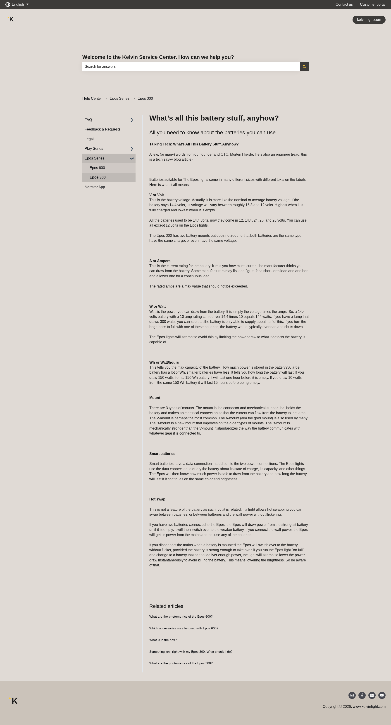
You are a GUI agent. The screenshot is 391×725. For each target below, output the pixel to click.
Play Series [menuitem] (94, 148)
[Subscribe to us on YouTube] (382, 695)
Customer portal (373, 4)
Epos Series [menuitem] (94, 158)
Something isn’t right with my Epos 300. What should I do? (191, 651)
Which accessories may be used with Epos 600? (183, 628)
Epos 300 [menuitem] (98, 177)
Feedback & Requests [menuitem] (102, 129)
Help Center (92, 98)
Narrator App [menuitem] (95, 187)
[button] (132, 120)
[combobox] (191, 66)
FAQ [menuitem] (88, 120)
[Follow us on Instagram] (352, 695)
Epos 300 (145, 98)
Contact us (344, 4)
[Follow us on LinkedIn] (372, 695)
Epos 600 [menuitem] (97, 168)
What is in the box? (163, 640)
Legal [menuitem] (89, 139)
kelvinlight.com (369, 20)
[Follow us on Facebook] (362, 695)
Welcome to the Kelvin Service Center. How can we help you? (158, 57)
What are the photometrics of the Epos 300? (181, 663)
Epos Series (119, 98)
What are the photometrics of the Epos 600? (181, 616)
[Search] (304, 66)
